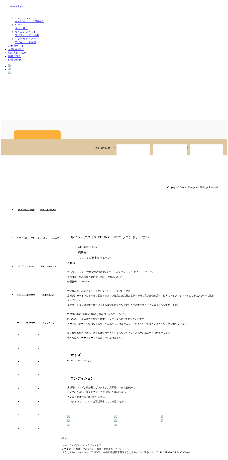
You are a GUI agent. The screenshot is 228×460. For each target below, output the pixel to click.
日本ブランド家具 (26, 209)
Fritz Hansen (31, 353)
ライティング (48, 295)
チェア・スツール (26, 266)
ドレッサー (21, 28)
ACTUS (51, 353)
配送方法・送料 (17, 52)
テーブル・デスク (48, 209)
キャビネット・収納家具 (29, 21)
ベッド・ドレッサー (26, 295)
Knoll (51, 406)
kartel (51, 340)
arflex (31, 366)
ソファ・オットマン (26, 238)
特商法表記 (14, 56)
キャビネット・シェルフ (48, 238)
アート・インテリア (26, 323)
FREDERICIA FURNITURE (51, 366)
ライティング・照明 (27, 35)
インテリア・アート (27, 38)
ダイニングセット (25, 31)
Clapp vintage (170, 150)
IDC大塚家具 (51, 393)
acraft (206, 150)
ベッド (19, 24)
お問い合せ (14, 59)
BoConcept (31, 433)
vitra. (31, 340)
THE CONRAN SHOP (51, 433)
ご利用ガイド (16, 45)
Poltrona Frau (51, 420)
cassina (31, 393)
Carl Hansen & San (31, 420)
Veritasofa (133, 150)
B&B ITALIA (31, 406)
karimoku (51, 380)
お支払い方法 (16, 49)
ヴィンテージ (48, 323)
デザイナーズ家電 (25, 42)
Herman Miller (31, 380)
